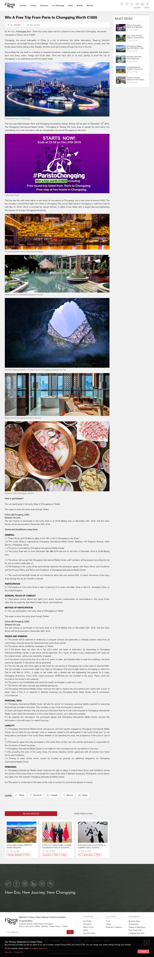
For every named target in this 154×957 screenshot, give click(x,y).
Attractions (87, 924)
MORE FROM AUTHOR (83, 813)
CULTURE (111, 916)
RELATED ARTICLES (31, 813)
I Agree (143, 951)
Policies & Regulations (137, 927)
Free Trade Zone (135, 930)
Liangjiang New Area (136, 933)
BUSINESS (134, 916)
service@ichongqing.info (38, 948)
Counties (137, 7)
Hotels (85, 930)
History (108, 924)
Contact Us (18, 952)
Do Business (133, 924)
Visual (147, 7)
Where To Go (88, 927)
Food (108, 921)
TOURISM (88, 916)
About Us (8, 952)
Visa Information (89, 933)
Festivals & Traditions (114, 927)
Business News (134, 921)
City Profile (87, 921)
